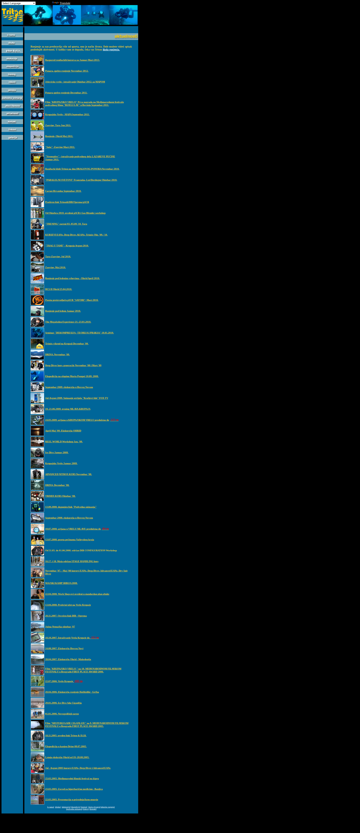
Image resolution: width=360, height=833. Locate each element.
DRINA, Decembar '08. (57, 485)
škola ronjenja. (111, 49)
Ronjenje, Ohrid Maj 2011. (59, 136)
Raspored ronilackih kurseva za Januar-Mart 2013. (72, 60)
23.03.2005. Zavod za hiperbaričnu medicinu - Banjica (74, 789)
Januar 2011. (52, 159)
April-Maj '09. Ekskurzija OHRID (63, 430)
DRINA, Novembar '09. (57, 354)
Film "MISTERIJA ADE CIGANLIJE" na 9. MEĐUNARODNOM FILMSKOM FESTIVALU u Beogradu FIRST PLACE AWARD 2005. (86, 725)
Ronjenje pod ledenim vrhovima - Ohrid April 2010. (72, 278)
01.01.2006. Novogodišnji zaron (62, 713)
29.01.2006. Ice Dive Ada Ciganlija (63, 702)
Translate (65, 3)
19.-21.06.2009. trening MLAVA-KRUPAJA (67, 408)
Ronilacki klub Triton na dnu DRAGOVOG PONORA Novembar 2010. (82, 168)
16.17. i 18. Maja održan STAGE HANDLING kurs (71, 561)
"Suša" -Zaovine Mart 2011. (60, 147)
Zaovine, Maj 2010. (55, 267)
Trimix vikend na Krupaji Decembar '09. (66, 343)
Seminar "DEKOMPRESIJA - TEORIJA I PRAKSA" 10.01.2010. (79, 332)
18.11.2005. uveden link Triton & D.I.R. (65, 735)
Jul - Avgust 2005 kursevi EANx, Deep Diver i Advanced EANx (78, 768)
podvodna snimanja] (74, 809)
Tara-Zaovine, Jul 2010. (58, 256)
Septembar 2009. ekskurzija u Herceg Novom (69, 387)
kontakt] (93, 809)
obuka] (58, 807)
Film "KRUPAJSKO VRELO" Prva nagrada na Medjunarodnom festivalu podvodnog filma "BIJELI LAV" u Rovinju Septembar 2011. (84, 103)
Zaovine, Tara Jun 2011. (58, 125)
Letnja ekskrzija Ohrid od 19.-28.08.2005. (67, 757)
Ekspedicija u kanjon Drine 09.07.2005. (66, 746)
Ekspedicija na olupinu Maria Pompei (65, 376)
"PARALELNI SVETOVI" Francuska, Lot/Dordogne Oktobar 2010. (81, 179)
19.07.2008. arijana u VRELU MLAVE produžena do (73, 528)
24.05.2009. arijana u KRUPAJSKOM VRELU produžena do (77, 420)
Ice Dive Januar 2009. (56, 452)
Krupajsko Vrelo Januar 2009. (61, 463)
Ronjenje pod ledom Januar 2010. (63, 311)
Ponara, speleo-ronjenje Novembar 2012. (66, 70)
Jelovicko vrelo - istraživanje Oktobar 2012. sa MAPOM (75, 81)
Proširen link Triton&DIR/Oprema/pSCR (67, 202)
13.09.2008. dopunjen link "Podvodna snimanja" (71, 506)
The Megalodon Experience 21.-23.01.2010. (68, 321)
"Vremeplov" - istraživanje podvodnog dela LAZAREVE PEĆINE (80, 156)
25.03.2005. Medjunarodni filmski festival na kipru (72, 778)
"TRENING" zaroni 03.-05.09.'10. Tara (66, 223)
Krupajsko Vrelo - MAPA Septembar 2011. (67, 114)
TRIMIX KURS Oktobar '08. (60, 496)
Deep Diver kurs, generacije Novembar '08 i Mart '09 (73, 365)
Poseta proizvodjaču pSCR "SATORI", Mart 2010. (71, 300)
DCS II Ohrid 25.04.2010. (58, 289)
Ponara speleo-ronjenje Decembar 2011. (66, 92)
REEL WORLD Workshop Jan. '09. (64, 441)
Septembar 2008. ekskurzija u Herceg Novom (69, 517)
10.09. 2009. (92, 376)
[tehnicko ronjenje (107, 807)
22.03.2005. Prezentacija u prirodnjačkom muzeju (71, 799)
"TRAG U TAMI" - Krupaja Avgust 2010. (67, 245)
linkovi (85, 809)
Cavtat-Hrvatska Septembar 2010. (63, 191)
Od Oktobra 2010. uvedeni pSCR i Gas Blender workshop (75, 213)
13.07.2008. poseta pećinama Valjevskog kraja (69, 539)
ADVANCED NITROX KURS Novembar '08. (68, 474)
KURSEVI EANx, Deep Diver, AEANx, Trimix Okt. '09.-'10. (76, 234)
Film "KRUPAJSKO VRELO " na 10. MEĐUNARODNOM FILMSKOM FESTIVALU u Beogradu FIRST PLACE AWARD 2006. (83, 670)
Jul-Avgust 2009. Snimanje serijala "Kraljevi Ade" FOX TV (76, 398)
